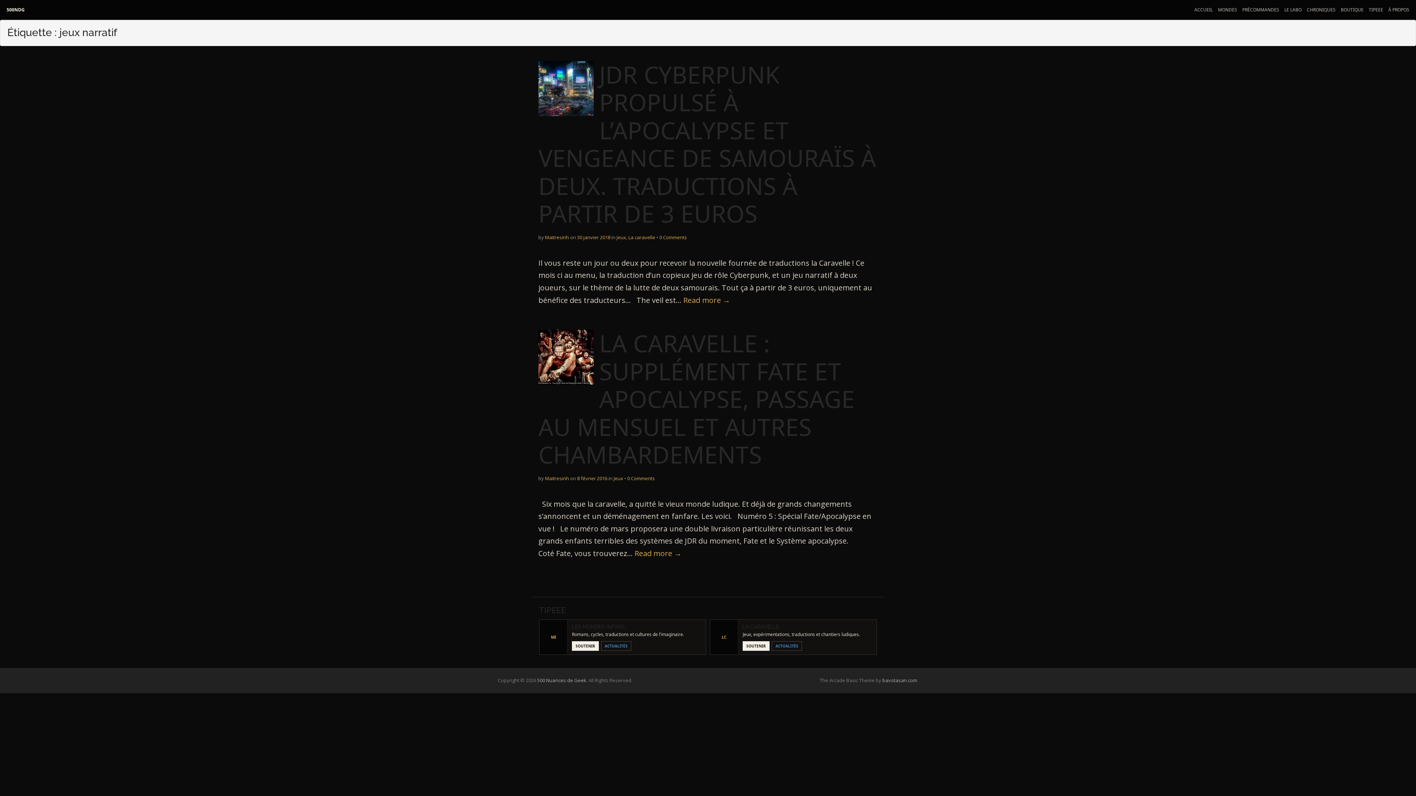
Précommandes (1260, 10)
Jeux (621, 237)
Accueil (1203, 10)
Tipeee (1376, 10)
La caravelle (641, 237)
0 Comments (673, 237)
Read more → (706, 300)
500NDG (16, 10)
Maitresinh (557, 237)
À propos (1398, 10)
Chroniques (1321, 10)
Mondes (1227, 10)
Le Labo (1293, 10)
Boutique (1352, 10)
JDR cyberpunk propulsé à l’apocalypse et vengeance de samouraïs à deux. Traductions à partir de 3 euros (707, 144)
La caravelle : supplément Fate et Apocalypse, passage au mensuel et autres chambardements (696, 399)
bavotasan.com (899, 680)
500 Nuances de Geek (561, 680)
